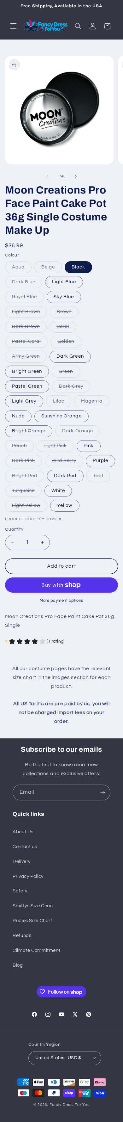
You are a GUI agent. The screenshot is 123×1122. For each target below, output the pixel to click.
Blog (18, 965)
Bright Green (27, 371)
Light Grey (24, 401)
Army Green (29, 358)
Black (78, 267)
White (58, 490)
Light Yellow (30, 507)
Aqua (22, 268)
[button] (13, 26)
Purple (100, 460)
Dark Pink (27, 462)
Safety (20, 891)
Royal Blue (28, 298)
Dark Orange (81, 432)
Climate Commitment (36, 950)
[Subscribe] (103, 792)
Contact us (25, 846)
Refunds (22, 935)
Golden (69, 343)
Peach (23, 447)
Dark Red (65, 475)
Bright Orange (29, 430)
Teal (101, 477)
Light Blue (64, 282)
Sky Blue (64, 296)
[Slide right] (76, 176)
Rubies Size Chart (32, 920)
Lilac (62, 402)
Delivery (22, 861)
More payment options (61, 601)
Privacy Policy (28, 876)
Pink (89, 445)
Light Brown (29, 313)
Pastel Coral (30, 343)
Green (69, 373)
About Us (23, 831)
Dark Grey (74, 388)
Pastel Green (27, 386)
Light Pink (59, 447)
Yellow (64, 505)
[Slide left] (47, 176)
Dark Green (70, 356)
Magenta (95, 402)
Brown (68, 313)
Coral (66, 328)
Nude (18, 416)
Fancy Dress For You (70, 1105)
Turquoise (27, 492)
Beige (51, 268)
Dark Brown (29, 328)
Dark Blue (27, 283)
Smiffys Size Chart (33, 905)
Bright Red (28, 477)
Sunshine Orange (61, 416)
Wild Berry (67, 462)
